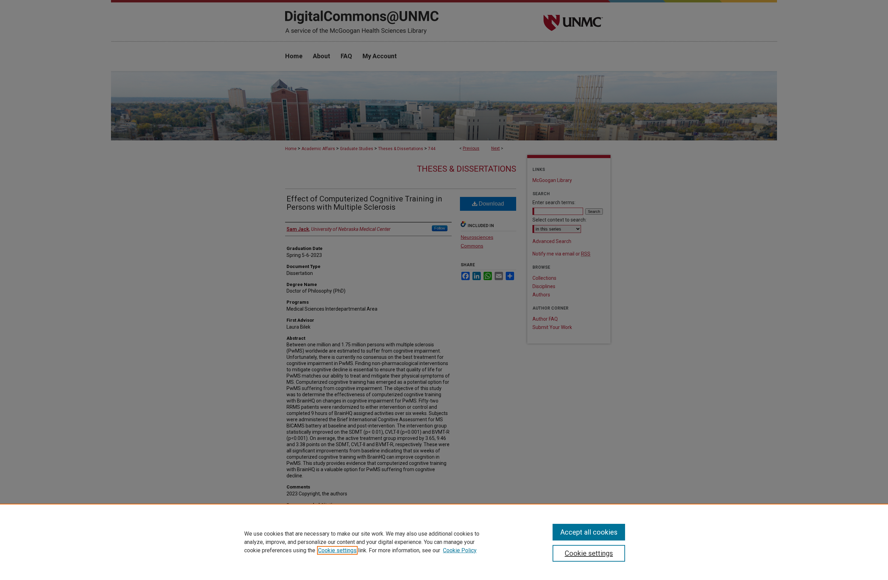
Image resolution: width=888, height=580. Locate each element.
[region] (444, 542)
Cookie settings (337, 550)
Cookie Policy (460, 550)
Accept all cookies (588, 532)
